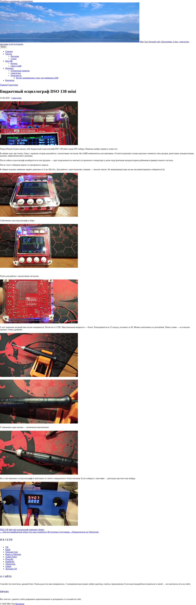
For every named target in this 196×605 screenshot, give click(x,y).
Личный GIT (11, 569)
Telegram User (11, 552)
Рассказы (15, 56)
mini (11, 529)
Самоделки (16, 73)
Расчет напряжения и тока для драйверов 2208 (37, 78)
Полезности (16, 75)
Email (7, 549)
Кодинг (14, 63)
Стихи (14, 59)
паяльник (33, 529)
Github (8, 566)
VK (7, 547)
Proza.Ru (9, 559)
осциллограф (22, 529)
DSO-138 (4, 529)
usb (14, 529)
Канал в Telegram (13, 554)
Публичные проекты (20, 71)
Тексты (8, 54)
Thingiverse (10, 564)
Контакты (9, 80)
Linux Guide (16, 66)
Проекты (9, 68)
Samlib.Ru (9, 561)
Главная (9, 51)
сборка (41, 529)
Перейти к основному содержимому (16, 1)
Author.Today (11, 557)
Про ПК (9, 61)
